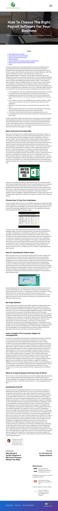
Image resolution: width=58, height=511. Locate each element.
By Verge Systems (13, 59)
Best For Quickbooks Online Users (18, 57)
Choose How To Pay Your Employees (18, 55)
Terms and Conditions (28, 505)
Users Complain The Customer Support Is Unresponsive (24, 61)
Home (8, 35)
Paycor (10, 64)
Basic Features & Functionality (17, 54)
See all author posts (17, 444)
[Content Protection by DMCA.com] (48, 504)
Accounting (14, 35)
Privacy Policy (9, 505)
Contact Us (18, 505)
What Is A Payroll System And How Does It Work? (22, 62)
